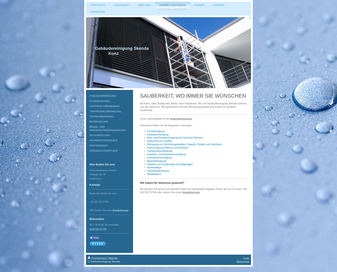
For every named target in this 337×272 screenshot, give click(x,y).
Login (246, 258)
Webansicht (242, 261)
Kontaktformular (191, 192)
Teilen (95, 238)
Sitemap (112, 258)
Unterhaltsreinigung (181, 118)
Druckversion (99, 258)
